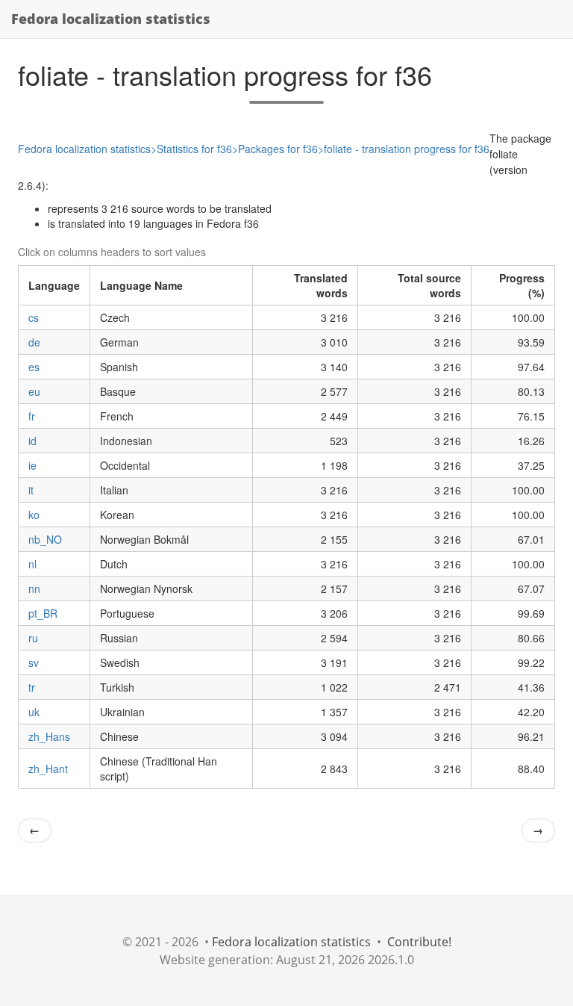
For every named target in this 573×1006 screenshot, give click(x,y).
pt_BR (42, 613)
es (34, 366)
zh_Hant (48, 768)
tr (31, 687)
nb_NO (45, 539)
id (32, 440)
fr (31, 416)
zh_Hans (49, 736)
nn (34, 588)
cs (33, 317)
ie (32, 465)
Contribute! (419, 942)
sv (33, 662)
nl (32, 563)
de (34, 342)
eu (34, 391)
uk (34, 711)
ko (34, 514)
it (31, 489)
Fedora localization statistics (110, 19)
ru (33, 637)
